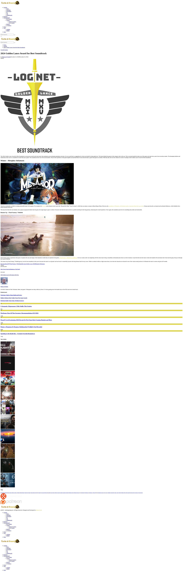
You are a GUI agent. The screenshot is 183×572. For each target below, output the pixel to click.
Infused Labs (39, 510)
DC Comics (12, 23)
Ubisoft (120, 492)
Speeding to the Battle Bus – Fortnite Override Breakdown (18, 333)
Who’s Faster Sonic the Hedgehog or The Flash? (10, 269)
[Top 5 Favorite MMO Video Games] (8, 413)
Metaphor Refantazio (40, 264)
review (103, 492)
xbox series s (136, 492)
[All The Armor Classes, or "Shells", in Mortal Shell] (8, 472)
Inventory (39, 492)
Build (8, 492)
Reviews (5, 16)
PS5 (97, 492)
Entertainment (6, 17)
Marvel (56, 492)
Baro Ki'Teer (2, 492)
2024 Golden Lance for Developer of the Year (10, 274)
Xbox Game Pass (128, 492)
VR (7, 14)
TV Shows (8, 25)
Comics (8, 20)
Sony (106, 492)
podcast (94, 492)
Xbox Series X (140, 492)
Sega (104, 492)
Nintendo (8, 10)
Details (18, 492)
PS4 (95, 492)
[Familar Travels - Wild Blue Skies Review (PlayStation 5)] (8, 443)
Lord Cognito (53, 492)
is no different (68, 257)
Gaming (5, 7)
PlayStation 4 (86, 492)
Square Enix (112, 492)
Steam (115, 492)
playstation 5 (90, 492)
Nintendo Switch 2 (76, 492)
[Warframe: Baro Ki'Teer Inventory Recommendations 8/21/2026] (8, 487)
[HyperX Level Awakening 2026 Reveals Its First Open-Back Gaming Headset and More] (8, 370)
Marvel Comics (12, 21)
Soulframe (109, 492)
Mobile (8, 30)
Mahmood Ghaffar (6, 57)
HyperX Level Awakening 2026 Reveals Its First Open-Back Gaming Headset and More (26, 320)
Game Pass (26, 492)
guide (36, 492)
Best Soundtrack (4, 264)
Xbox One (132, 492)
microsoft (58, 492)
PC (7, 12)
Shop (4, 32)
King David (48, 492)
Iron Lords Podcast (44, 492)
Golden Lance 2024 (30, 264)
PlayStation (82, 492)
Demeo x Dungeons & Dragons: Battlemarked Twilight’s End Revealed (21, 327)
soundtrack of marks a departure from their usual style (126, 206)
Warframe (122, 492)
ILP (37, 492)
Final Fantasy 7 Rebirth (15, 264)
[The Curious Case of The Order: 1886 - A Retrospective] (8, 428)
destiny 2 (15, 492)
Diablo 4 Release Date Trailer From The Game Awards (14, 298)
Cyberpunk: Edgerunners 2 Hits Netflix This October (16, 306)
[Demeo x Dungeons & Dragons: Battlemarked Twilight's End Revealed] (8, 355)
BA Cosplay (9, 19)
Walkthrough (9, 15)
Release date (100, 492)
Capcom (10, 492)
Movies (8, 24)
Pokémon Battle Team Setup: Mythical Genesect (12, 300)
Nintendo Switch (71, 492)
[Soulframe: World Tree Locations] (8, 457)
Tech (4, 28)
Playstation (8, 11)
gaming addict (33, 492)
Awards (2, 50)
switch (117, 492)
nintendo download (65, 492)
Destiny (13, 492)
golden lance (23, 264)
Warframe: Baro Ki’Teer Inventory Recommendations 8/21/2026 (19, 313)
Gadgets (8, 29)
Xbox (7, 8)
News (4, 26)
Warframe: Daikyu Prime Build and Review (11, 295)
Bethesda (5, 492)
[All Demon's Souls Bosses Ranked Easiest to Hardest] (8, 399)
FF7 (9, 264)
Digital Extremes (22, 492)
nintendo (61, 492)
